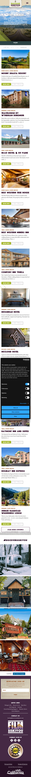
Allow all (15, 407)
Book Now (6, 84)
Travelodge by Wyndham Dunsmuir (12, 114)
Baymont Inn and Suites (15, 431)
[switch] (27, 388)
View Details (17, 84)
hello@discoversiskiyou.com (16, 718)
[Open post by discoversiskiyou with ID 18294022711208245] (15, 559)
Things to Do (8, 705)
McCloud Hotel (9, 351)
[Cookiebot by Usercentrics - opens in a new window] (23, 360)
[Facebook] (11, 740)
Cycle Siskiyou (15, 711)
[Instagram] (15, 740)
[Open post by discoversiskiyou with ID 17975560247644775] (15, 591)
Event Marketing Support (11, 709)
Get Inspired (12, 707)
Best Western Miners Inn (15, 232)
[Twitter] (18, 740)
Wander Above (23, 709)
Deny (15, 416)
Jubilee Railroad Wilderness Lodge (11, 512)
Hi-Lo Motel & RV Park (14, 153)
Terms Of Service (22, 764)
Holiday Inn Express (13, 471)
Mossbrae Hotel (10, 312)
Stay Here (23, 705)
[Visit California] (15, 772)
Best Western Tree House (15, 192)
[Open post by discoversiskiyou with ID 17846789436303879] (15, 623)
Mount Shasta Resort (13, 73)
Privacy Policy (8, 764)
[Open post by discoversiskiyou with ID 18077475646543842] (15, 655)
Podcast (20, 707)
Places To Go (16, 705)
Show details (23, 403)
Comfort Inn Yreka (12, 272)
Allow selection (15, 412)
